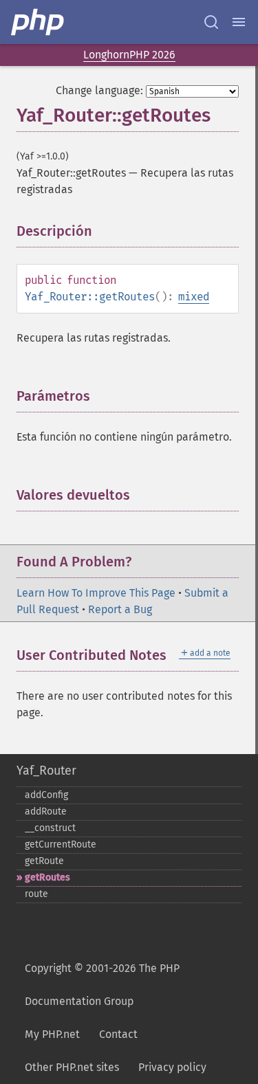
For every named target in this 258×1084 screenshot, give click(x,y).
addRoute (46, 811)
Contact (118, 1034)
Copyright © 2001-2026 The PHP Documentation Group (102, 985)
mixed (193, 296)
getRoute (44, 861)
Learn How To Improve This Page (96, 592)
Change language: (99, 90)
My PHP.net (52, 1034)
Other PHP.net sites (72, 1067)
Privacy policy (172, 1067)
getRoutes (47, 877)
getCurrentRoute (60, 844)
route (36, 894)
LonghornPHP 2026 (129, 54)
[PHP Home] (38, 22)
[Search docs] (211, 22)
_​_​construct (50, 828)
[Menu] (238, 22)
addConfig (46, 795)
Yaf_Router (46, 770)
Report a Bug (120, 609)
